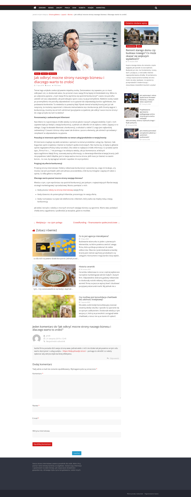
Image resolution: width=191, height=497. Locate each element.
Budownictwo (131, 46)
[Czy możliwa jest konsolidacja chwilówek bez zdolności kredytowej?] (54, 296)
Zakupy (59, 8)
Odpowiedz (114, 358)
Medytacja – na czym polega (48, 222)
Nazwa (35, 405)
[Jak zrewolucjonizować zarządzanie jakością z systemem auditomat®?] (131, 130)
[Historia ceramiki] (54, 265)
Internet (44, 74)
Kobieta (82, 8)
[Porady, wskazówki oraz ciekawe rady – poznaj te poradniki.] (34, 7)
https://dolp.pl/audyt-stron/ (74, 351)
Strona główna (54, 14)
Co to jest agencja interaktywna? (94, 236)
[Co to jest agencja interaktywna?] (54, 235)
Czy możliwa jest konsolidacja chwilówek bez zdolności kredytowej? (98, 298)
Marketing (100, 8)
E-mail (35, 418)
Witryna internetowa (41, 431)
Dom (74, 8)
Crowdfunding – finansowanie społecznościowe (96, 222)
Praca (67, 8)
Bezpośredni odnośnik (55, 341)
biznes (49, 85)
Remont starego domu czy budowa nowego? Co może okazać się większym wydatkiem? (141, 54)
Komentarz (37, 373)
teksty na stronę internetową (61, 190)
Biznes (51, 8)
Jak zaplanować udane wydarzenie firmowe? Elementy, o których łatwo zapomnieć (148, 98)
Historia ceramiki (87, 266)
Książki (91, 8)
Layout (63, 14)
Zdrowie (42, 8)
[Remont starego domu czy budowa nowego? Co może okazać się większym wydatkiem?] (141, 28)
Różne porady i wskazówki (135, 494)
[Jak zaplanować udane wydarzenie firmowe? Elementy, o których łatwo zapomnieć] (131, 94)
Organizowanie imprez (152, 494)
